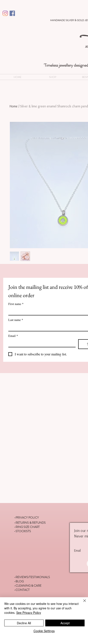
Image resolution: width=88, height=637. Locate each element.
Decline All (24, 623)
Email (13, 336)
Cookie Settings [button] (44, 631)
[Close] (82, 603)
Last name (15, 320)
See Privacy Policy (28, 612)
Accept (65, 623)
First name (15, 304)
